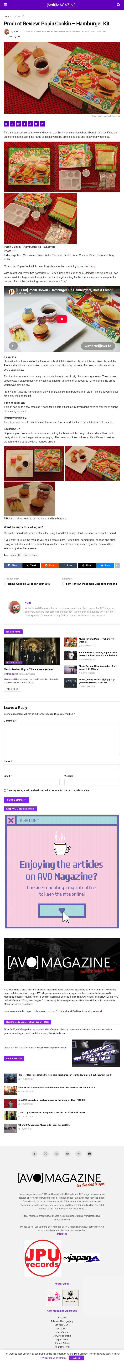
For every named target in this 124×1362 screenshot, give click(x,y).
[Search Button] (118, 5)
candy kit (16, 555)
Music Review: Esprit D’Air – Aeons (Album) (29, 669)
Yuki (16, 31)
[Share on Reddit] (18, 123)
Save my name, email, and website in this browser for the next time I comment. (48, 790)
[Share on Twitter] (12, 123)
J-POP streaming (62, 1335)
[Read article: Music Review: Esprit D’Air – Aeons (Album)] (32, 652)
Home (6, 16)
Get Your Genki (62, 1325)
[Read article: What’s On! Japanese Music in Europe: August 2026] (10, 1128)
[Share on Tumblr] (24, 123)
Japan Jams (62, 1339)
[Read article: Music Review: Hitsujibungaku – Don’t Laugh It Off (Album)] (70, 669)
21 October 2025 (87, 673)
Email (8, 775)
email (99, 1011)
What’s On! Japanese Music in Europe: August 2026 (44, 1125)
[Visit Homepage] (62, 5)
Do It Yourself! (18, 16)
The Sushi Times (62, 1346)
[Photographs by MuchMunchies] (29, 167)
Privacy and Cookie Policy (53, 1357)
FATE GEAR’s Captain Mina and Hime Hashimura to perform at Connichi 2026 (56, 1087)
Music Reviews (14, 662)
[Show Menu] (5, 5)
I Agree (76, 1358)
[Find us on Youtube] (67, 1154)
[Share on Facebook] (6, 123)
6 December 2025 (87, 659)
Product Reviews (62, 31)
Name (8, 761)
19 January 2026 (28, 674)
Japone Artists (62, 1343)
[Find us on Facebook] (34, 1154)
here (92, 266)
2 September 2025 (87, 687)
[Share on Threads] (30, 123)
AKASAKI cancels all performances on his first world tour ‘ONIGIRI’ (52, 1100)
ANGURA (62, 1317)
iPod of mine (62, 1332)
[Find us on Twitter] (45, 1154)
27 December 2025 (88, 646)
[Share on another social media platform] (42, 123)
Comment (10, 720)
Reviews (76, 31)
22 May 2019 (29, 31)
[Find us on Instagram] (56, 1154)
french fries (31, 555)
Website (68, 776)
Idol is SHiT (62, 1328)
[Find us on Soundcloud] (78, 1154)
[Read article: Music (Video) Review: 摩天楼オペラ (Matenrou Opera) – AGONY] (70, 682)
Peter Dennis (12, 674)
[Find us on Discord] (89, 1154)
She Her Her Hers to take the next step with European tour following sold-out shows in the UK (65, 1075)
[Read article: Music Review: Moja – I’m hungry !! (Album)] (70, 642)
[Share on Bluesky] (36, 123)
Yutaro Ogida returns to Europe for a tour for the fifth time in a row (51, 1112)
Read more (14, 689)
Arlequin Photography (62, 1321)
